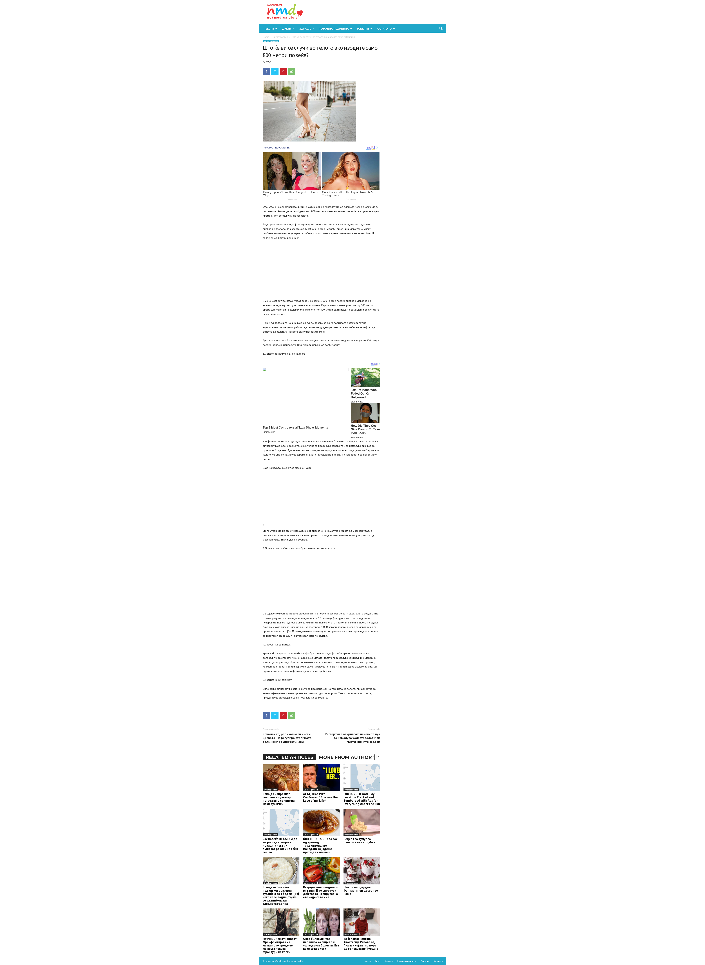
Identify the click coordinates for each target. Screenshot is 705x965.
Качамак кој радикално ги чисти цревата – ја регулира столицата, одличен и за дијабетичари (287, 737)
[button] (441, 29)
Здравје (305, 28)
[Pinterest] (283, 71)
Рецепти (363, 28)
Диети (286, 28)
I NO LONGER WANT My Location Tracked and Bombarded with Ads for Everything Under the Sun (362, 799)
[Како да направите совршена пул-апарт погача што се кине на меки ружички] (281, 777)
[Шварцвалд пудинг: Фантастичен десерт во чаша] (362, 870)
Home (266, 37)
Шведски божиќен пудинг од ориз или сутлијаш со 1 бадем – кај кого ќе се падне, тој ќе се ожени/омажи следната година (281, 895)
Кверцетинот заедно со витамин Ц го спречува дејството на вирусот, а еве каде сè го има (320, 892)
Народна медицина (334, 28)
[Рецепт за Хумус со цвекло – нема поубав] (362, 822)
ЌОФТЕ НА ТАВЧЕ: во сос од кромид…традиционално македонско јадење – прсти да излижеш (320, 845)
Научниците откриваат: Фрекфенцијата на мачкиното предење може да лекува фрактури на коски (280, 945)
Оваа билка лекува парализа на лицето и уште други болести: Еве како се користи (321, 944)
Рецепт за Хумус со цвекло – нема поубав (359, 840)
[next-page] (378, 756)
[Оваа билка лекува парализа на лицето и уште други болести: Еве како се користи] (321, 922)
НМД (268, 61)
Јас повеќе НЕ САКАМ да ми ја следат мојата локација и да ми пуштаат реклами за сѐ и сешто (280, 845)
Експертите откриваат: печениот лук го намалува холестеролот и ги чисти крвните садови (352, 737)
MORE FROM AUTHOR (345, 757)
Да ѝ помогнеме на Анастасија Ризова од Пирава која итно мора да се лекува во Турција (361, 944)
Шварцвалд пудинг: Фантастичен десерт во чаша (361, 890)
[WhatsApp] (291, 71)
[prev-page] (374, 756)
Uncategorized (280, 37)
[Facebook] (266, 71)
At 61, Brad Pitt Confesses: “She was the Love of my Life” (320, 797)
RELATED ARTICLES (289, 757)
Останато (384, 28)
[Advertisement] (321, 270)
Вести (269, 28)
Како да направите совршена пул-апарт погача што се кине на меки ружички (279, 799)
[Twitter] (275, 71)
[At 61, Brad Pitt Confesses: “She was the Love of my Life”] (321, 777)
